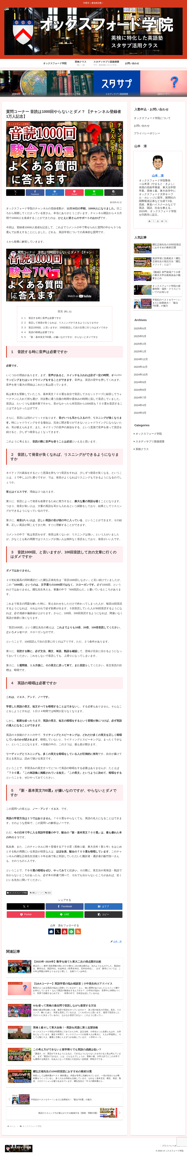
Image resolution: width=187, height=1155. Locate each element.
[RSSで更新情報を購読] (78, 931)
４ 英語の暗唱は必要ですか (39, 332)
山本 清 (158, 175)
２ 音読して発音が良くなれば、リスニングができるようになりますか (61, 322)
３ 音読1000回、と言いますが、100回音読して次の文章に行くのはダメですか (66, 327)
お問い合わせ (142, 125)
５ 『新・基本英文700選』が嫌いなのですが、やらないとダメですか (61, 337)
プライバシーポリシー (147, 133)
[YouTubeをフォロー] (64, 931)
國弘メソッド (37, 893)
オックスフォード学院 (18, 893)
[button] (113, 192)
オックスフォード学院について (152, 118)
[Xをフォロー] (58, 931)
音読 (49, 893)
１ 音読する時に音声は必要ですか (42, 318)
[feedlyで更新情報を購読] (71, 931)
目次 (60, 311)
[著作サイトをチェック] (51, 931)
